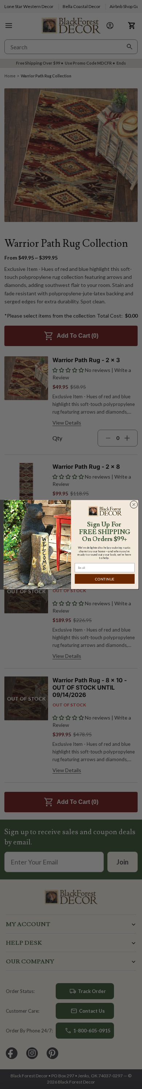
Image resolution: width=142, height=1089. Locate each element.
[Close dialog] (134, 504)
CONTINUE (104, 579)
